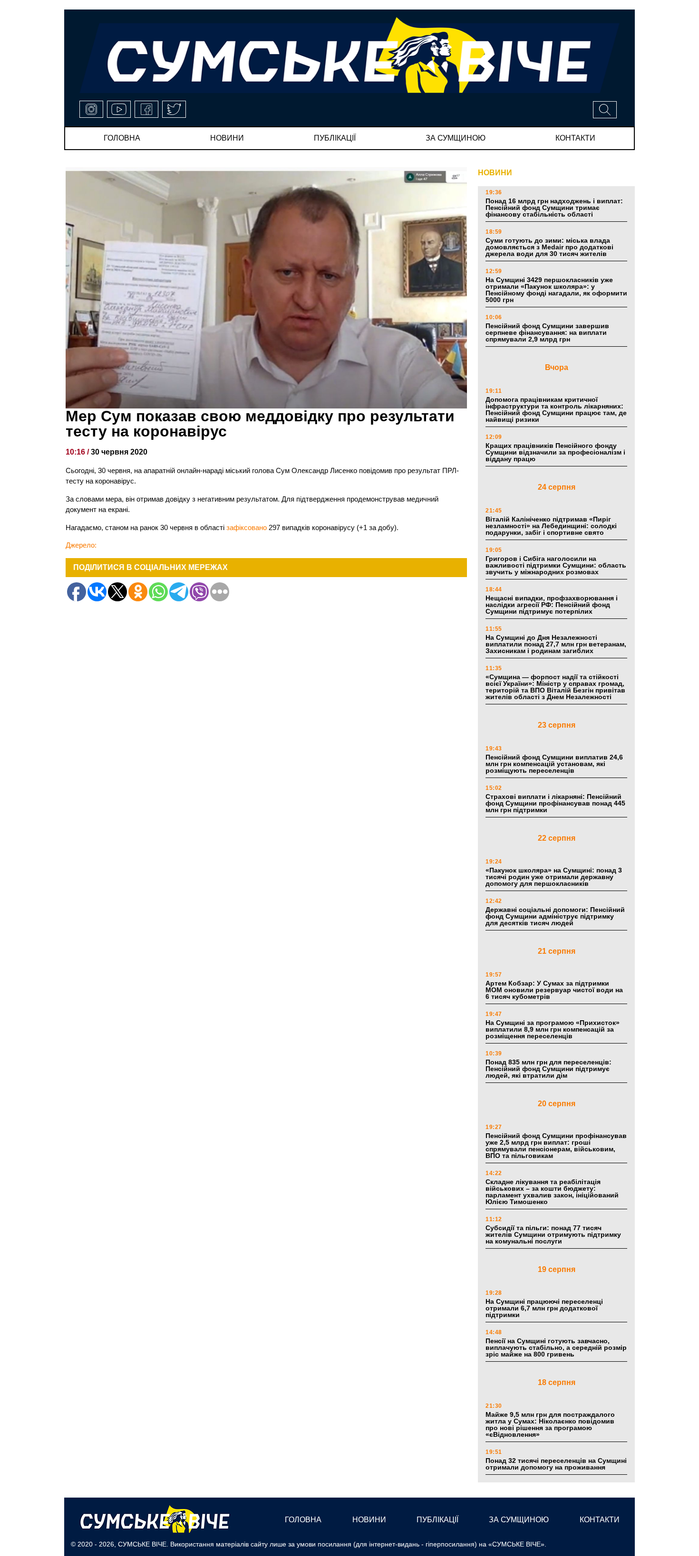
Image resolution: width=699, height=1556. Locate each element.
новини (227, 138)
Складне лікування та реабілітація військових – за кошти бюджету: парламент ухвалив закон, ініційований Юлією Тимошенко (552, 1191)
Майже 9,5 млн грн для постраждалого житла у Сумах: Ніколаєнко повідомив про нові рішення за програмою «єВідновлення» (550, 1424)
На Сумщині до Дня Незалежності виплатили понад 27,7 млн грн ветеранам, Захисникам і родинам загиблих (555, 644)
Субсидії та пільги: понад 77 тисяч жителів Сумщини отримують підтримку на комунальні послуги (553, 1234)
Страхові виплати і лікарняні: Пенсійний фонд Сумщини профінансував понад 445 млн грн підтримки (555, 803)
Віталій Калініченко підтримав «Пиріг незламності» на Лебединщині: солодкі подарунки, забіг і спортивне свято (551, 525)
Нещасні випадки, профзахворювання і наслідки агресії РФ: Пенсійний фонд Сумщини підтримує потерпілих (551, 604)
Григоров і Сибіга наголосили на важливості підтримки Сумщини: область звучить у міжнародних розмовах (555, 565)
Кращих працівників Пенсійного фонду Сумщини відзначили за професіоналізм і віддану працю (555, 452)
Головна (122, 138)
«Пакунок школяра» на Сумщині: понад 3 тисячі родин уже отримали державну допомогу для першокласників (553, 876)
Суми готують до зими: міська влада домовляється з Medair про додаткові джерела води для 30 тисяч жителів (549, 247)
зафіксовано (246, 527)
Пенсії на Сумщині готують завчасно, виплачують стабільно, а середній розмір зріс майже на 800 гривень (556, 1347)
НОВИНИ (495, 173)
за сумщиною (455, 138)
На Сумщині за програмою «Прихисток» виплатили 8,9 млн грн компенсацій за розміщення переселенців (552, 1029)
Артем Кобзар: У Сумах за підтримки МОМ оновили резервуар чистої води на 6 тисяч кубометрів (554, 989)
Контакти (575, 138)
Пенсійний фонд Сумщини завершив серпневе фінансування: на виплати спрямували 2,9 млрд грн (547, 332)
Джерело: (81, 545)
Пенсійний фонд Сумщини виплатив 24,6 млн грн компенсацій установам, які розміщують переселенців (554, 763)
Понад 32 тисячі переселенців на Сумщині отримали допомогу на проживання (556, 1464)
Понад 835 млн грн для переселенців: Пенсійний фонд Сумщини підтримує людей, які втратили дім (548, 1068)
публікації (335, 138)
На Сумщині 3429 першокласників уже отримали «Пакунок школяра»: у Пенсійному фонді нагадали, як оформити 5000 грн (556, 290)
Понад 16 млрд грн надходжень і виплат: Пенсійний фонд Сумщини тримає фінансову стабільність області (554, 207)
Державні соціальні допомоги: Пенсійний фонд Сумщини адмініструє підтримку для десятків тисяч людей (555, 916)
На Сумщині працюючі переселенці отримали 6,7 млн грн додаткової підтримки (544, 1308)
